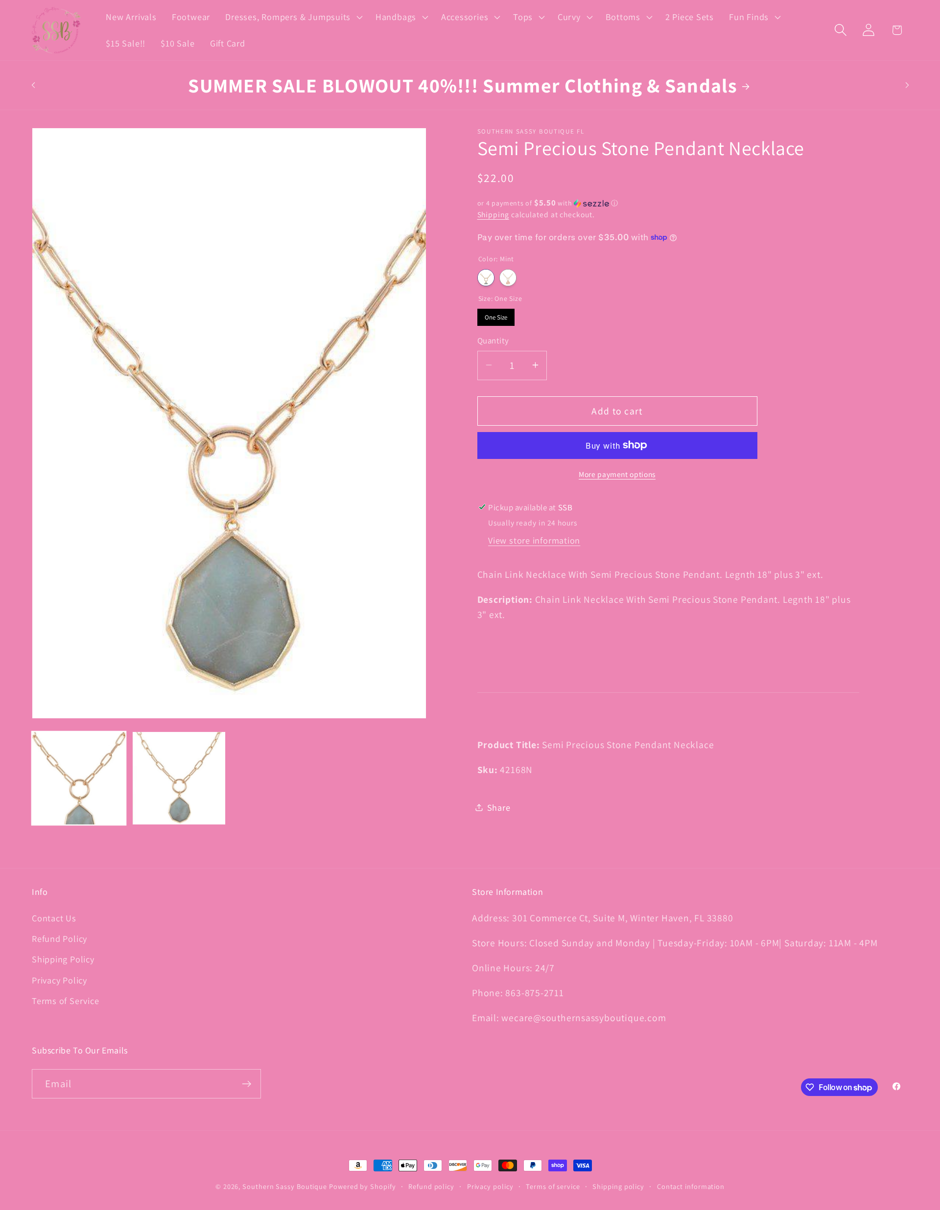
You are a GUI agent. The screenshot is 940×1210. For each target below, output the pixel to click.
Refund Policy (59, 938)
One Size (496, 314)
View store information (534, 540)
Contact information (691, 1186)
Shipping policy (618, 1186)
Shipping (493, 214)
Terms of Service (65, 1000)
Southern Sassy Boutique (284, 1186)
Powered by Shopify (362, 1186)
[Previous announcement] (33, 85)
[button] (293, 17)
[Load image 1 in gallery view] (79, 778)
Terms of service (553, 1186)
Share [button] (499, 807)
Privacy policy (490, 1186)
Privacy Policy (59, 980)
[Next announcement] (907, 85)
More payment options (617, 474)
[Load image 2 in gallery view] (179, 778)
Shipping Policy (63, 959)
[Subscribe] (246, 1084)
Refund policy (431, 1186)
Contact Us (54, 918)
